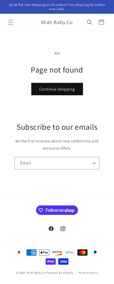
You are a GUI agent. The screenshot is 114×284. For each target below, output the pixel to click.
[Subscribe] (93, 163)
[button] (10, 22)
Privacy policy (88, 272)
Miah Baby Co (36, 272)
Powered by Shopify (59, 272)
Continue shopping (57, 89)
